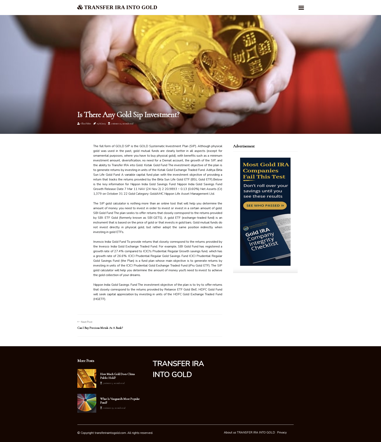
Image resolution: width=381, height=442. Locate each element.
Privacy (282, 432)
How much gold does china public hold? (117, 376)
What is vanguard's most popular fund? (120, 401)
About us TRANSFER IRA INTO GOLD (249, 432)
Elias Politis (86, 123)
